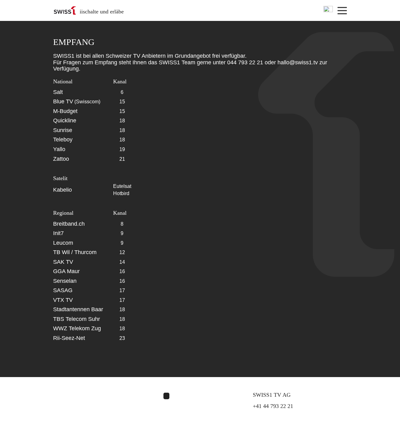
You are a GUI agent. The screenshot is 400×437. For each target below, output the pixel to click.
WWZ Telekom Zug (77, 328)
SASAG (62, 290)
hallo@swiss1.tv (298, 62)
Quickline (64, 120)
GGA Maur (66, 271)
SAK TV (63, 262)
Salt (58, 92)
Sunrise (62, 130)
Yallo (59, 149)
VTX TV (63, 300)
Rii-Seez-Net (69, 338)
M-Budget (65, 111)
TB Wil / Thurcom (75, 252)
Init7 (58, 233)
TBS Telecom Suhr (76, 319)
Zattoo (61, 159)
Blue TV (63, 101)
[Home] (65, 10)
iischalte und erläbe (102, 11)
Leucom (63, 243)
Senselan (65, 281)
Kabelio (62, 190)
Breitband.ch (69, 224)
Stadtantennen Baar (78, 309)
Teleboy (62, 139)
